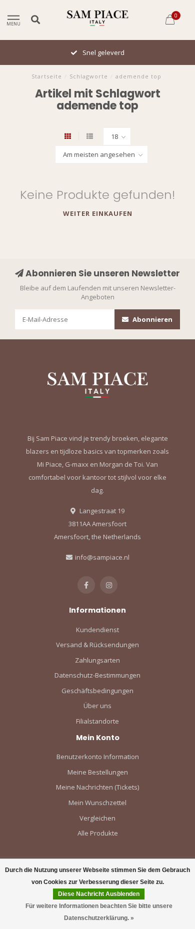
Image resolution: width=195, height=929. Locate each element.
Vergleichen (98, 818)
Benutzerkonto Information (97, 756)
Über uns (98, 705)
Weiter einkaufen (97, 213)
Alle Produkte (98, 833)
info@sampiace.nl (102, 557)
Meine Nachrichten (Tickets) (97, 787)
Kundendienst (97, 629)
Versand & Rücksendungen (97, 644)
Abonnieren (151, 319)
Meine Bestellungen (98, 772)
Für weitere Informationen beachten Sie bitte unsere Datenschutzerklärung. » (99, 912)
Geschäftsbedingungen (98, 690)
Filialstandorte (97, 721)
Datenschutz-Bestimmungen (97, 675)
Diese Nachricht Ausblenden (99, 894)
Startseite (47, 76)
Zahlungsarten (97, 660)
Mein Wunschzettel (97, 802)
